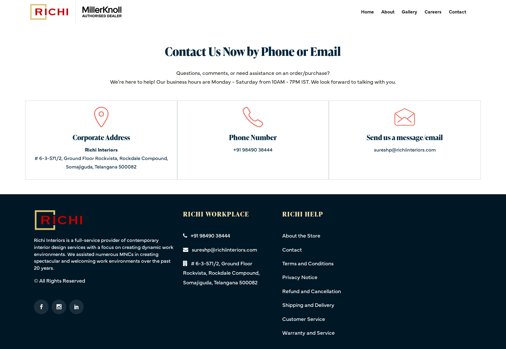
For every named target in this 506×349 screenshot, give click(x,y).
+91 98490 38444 (253, 149)
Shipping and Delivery (308, 304)
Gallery (409, 11)
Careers (433, 11)
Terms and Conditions (308, 263)
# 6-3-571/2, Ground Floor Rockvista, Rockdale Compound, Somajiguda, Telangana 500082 (101, 158)
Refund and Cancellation (311, 291)
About (387, 11)
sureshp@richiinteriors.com (405, 149)
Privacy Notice (299, 277)
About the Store (301, 235)
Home (367, 11)
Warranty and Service (308, 332)
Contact (457, 11)
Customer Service (303, 318)
